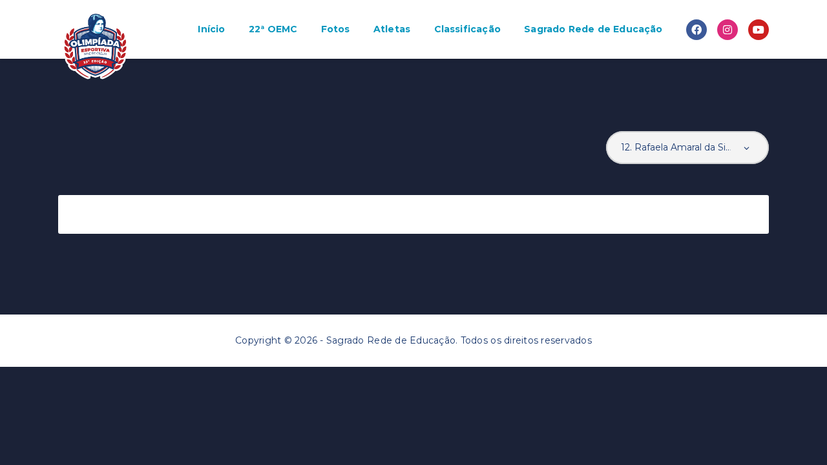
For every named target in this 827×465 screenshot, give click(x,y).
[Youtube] (758, 29)
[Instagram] (727, 29)
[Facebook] (696, 29)
